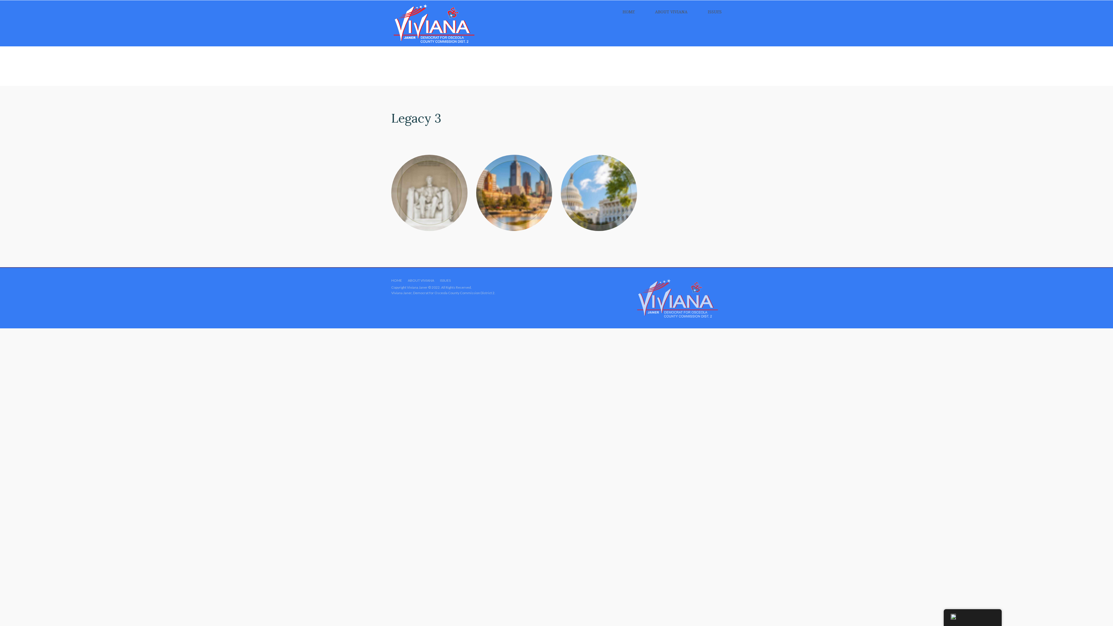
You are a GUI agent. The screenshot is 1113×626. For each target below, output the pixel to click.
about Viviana (671, 11)
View (429, 193)
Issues (715, 11)
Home (629, 11)
